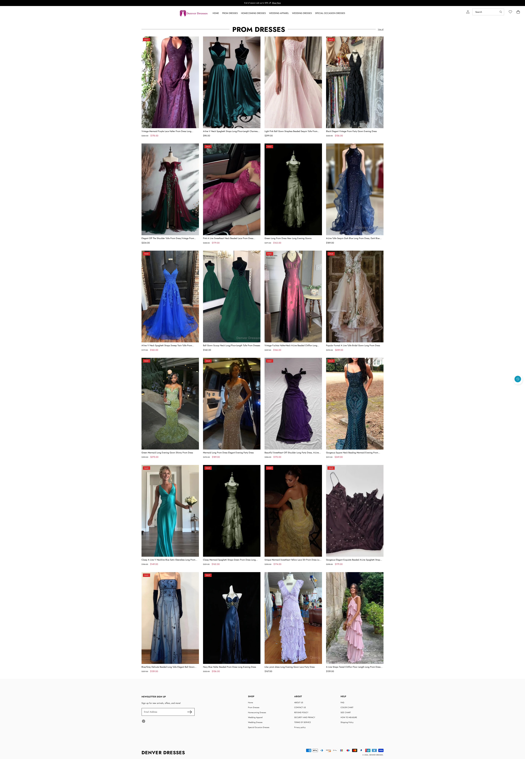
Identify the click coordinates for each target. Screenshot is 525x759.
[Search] (501, 12)
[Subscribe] (189, 712)
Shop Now (276, 3)
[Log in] (468, 12)
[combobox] (488, 12)
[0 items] (518, 12)
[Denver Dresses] (193, 13)
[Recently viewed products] (517, 379)
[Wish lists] (510, 12)
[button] (518, 386)
